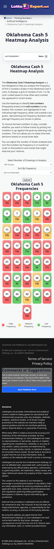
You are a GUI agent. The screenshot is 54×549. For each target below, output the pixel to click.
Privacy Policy (42, 363)
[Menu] (5, 6)
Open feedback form (27, 389)
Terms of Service (40, 359)
